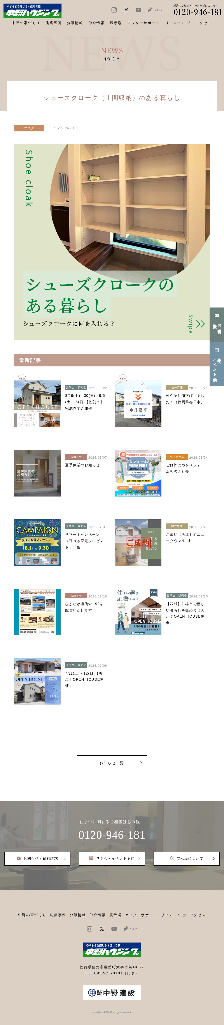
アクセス (198, 915)
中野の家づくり (32, 915)
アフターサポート (141, 915)
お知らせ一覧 (112, 763)
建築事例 (54, 23)
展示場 (115, 915)
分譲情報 (78, 915)
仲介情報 (97, 915)
